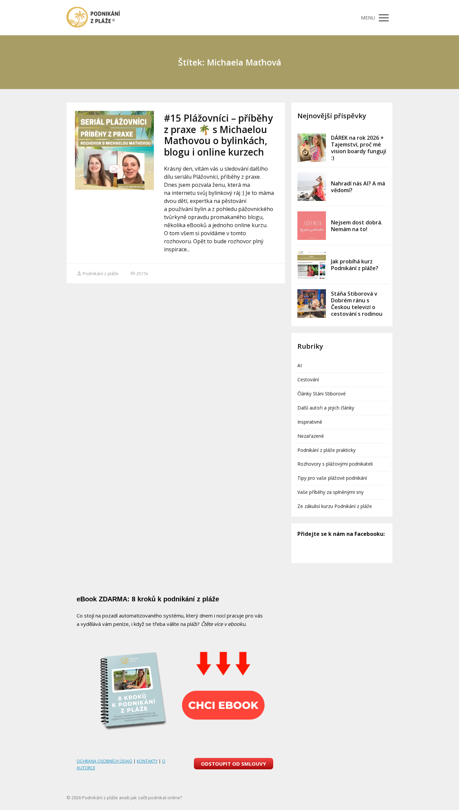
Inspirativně (309, 422)
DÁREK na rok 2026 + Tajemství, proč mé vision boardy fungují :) (358, 148)
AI (299, 365)
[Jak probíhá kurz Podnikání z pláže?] (311, 264)
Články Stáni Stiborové (321, 393)
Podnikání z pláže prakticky (326, 450)
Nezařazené (310, 436)
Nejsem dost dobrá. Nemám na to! (356, 226)
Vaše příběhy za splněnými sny (330, 492)
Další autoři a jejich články (325, 407)
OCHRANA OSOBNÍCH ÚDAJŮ (104, 761)
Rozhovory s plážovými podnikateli (335, 464)
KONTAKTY (147, 761)
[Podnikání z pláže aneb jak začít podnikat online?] (93, 18)
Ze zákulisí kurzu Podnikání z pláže (334, 506)
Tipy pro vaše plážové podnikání (332, 478)
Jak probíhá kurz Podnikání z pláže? (354, 265)
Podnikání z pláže (101, 273)
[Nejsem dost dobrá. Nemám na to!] (311, 225)
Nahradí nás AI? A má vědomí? (358, 187)
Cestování (308, 379)
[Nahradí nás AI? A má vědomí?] (311, 186)
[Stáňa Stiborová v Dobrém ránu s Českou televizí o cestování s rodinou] (311, 303)
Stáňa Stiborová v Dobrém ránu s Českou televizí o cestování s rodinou (356, 303)
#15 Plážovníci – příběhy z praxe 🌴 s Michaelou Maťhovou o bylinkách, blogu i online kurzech (218, 135)
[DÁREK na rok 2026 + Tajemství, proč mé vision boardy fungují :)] (311, 147)
